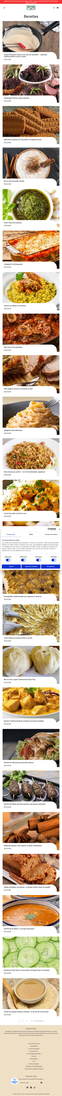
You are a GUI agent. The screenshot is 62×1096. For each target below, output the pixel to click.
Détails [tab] (31, 534)
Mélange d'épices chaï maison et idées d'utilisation (23, 845)
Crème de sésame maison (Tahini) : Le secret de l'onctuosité (26, 1012)
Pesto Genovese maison (13, 223)
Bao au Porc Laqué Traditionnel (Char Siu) (19, 679)
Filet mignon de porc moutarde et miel (18, 389)
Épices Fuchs (20, 1094)
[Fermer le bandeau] (59, 529)
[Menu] (4, 8)
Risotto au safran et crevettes (15, 306)
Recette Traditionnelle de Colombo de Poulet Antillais (24, 721)
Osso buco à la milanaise (13, 347)
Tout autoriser (51, 566)
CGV (34, 1061)
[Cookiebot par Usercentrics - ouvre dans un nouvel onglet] (49, 529)
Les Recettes (34, 1046)
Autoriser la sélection (31, 566)
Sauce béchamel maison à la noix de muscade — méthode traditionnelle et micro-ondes (25, 55)
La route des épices (34, 1048)
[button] (54, 8)
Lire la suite (7, 59)
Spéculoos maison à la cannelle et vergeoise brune (22, 139)
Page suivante (38, 1021)
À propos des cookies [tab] (51, 534)
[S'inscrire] (41, 1082)
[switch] (23, 560)
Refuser (11, 566)
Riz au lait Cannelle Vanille (14, 181)
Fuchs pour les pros (34, 1043)
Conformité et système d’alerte (34, 1069)
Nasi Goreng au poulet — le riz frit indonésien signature (24, 472)
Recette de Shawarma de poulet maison (19, 762)
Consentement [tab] (11, 534)
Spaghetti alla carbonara (13, 430)
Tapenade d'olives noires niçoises (16, 98)
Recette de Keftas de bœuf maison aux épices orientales (24, 804)
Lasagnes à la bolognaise (13, 264)
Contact (33, 1056)
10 (31, 1021)
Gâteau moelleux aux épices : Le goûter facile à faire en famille (27, 887)
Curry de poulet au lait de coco (15, 513)
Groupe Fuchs (34, 1051)
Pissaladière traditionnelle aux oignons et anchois (22, 596)
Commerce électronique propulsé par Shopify (37, 1094)
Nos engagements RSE (34, 1053)
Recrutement (34, 1058)
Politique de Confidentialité (34, 1066)
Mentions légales (34, 1064)
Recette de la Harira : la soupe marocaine (19, 929)
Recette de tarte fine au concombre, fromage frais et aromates (27, 970)
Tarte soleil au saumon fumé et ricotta (18, 638)
